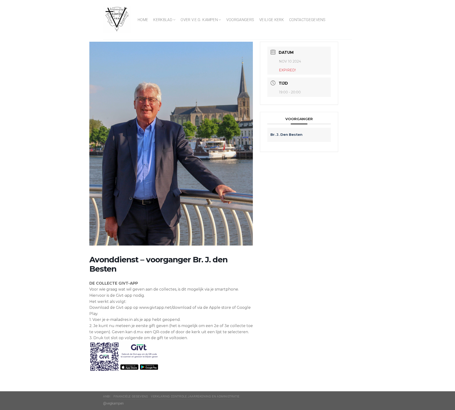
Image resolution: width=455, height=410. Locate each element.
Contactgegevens (307, 20)
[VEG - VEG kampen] (117, 19)
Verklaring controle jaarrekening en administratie (195, 396)
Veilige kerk (271, 20)
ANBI (106, 396)
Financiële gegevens (131, 396)
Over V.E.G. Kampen (199, 20)
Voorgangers (240, 20)
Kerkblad (162, 20)
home (143, 20)
